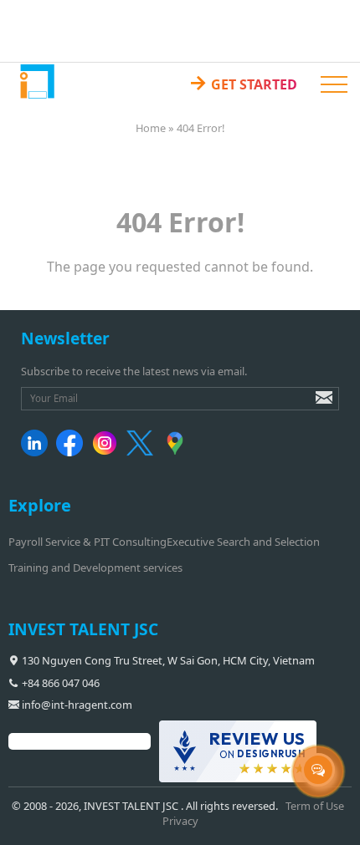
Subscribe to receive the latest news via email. (134, 371)
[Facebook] (72, 452)
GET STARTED (242, 81)
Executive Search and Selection (243, 541)
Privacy (180, 820)
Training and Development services (95, 567)
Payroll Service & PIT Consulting (87, 541)
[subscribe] (312, 405)
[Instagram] (107, 452)
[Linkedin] (37, 452)
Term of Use (314, 805)
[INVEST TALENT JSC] (36, 81)
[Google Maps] (178, 452)
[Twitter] (142, 452)
